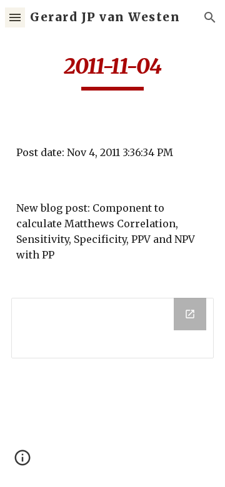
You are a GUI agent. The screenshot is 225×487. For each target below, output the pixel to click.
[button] (15, 17)
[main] (112, 72)
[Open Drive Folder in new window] (190, 314)
